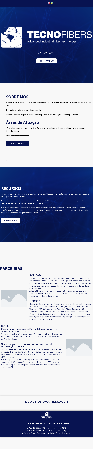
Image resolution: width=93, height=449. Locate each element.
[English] (49, 4)
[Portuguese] (52, 4)
